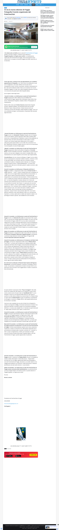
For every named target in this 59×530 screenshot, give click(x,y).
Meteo (41, 4)
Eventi (33, 4)
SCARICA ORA (33, 454)
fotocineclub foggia (9, 448)
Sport (30, 4)
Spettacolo (26, 4)
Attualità (17, 4)
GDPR (36, 528)
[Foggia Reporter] (29, 1)
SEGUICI (25, 17)
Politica (37, 4)
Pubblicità (33, 528)
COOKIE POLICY (29, 528)
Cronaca (21, 4)
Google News (18, 17)
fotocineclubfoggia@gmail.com (11, 403)
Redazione (6, 21)
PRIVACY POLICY (24, 528)
